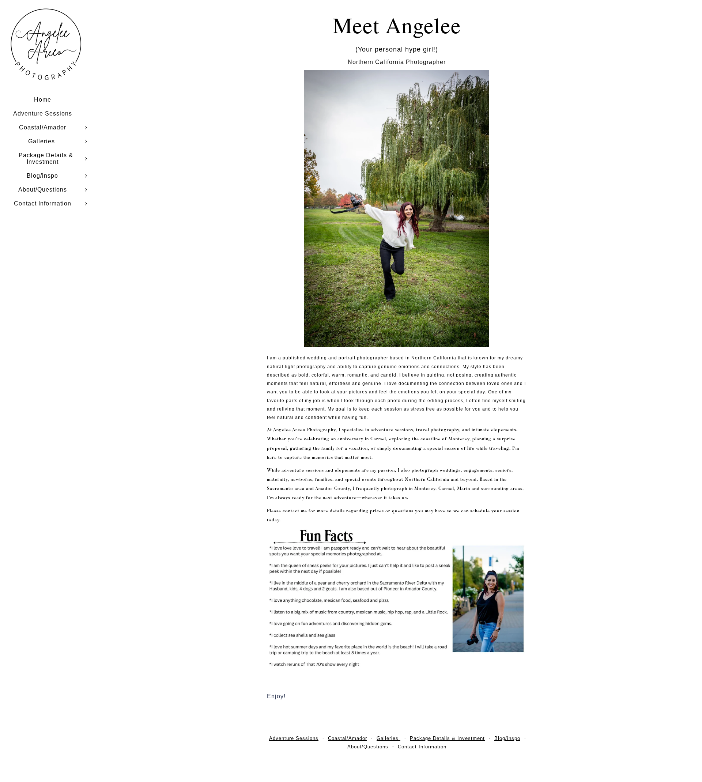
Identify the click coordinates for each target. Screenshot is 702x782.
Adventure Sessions (42, 113)
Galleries (42, 141)
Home (42, 100)
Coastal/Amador (42, 127)
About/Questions (42, 189)
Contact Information (42, 203)
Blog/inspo (42, 176)
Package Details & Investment (46, 158)
